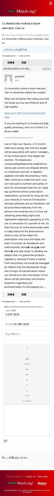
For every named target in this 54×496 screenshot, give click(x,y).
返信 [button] (29, 69)
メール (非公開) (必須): (17, 324)
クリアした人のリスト (37, 34)
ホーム (5, 34)
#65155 (47, 68)
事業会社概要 (42, 477)
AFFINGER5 (27, 492)
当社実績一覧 (30, 477)
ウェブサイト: (12, 334)
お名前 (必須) (12, 314)
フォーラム (17, 34)
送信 (5, 441)
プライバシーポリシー (14, 477)
